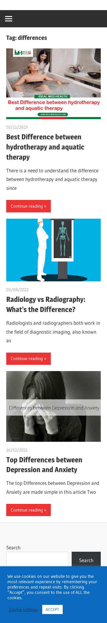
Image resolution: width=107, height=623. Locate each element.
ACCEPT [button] (52, 609)
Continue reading (27, 206)
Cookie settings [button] (23, 609)
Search (13, 547)
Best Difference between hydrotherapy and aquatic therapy (45, 147)
